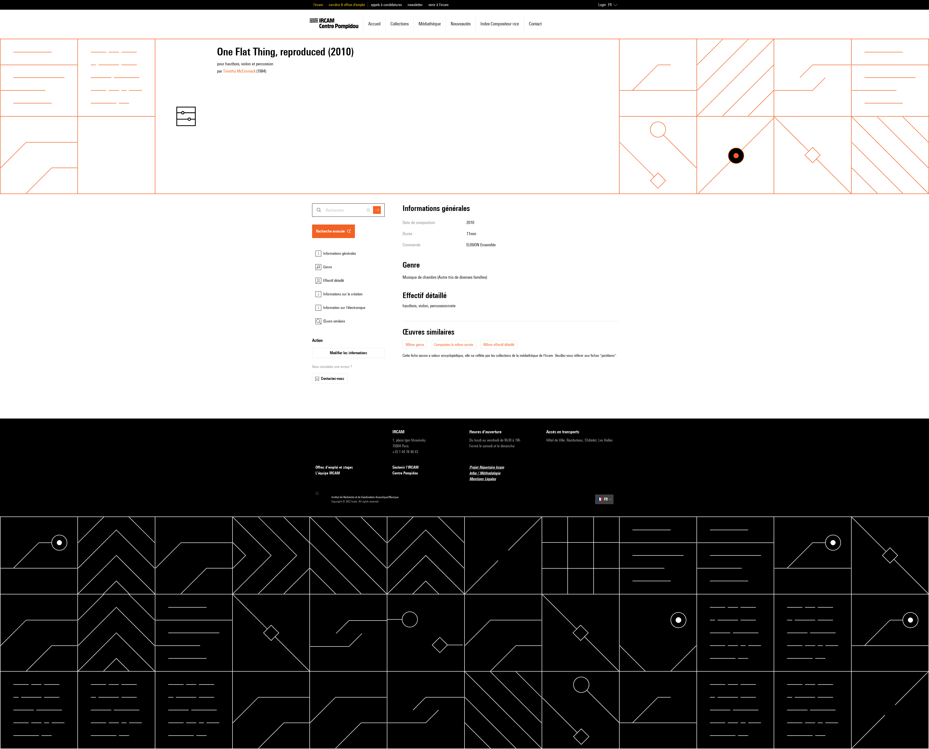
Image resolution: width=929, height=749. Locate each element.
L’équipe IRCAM (327, 473)
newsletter (415, 4)
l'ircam (318, 4)
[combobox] (348, 210)
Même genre (415, 344)
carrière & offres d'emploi (347, 4)
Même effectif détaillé (498, 344)
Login (602, 4)
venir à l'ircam (438, 4)
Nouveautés (461, 23)
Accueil (374, 23)
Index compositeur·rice (499, 23)
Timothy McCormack (239, 71)
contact (535, 23)
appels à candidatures (386, 4)
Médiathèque (430, 23)
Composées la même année (453, 344)
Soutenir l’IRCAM (405, 467)
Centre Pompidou (405, 473)
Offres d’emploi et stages (334, 467)
